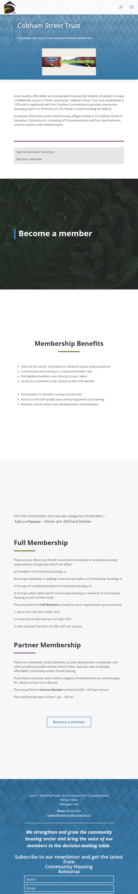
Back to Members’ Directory (35, 152)
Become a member (69, 721)
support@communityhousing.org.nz (69, 815)
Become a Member (29, 159)
